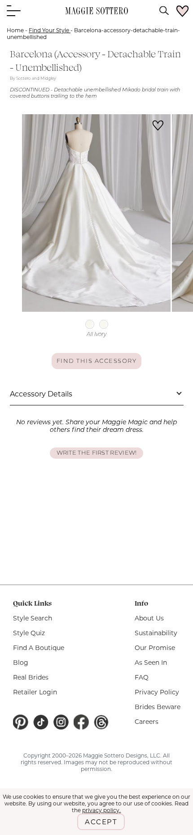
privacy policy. (101, 810)
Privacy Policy (157, 692)
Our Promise (155, 648)
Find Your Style (49, 30)
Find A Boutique (38, 648)
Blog (20, 663)
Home (15, 30)
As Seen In (151, 663)
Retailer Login (35, 692)
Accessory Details (41, 394)
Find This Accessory (97, 361)
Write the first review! (97, 453)
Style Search (32, 618)
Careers (146, 722)
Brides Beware (157, 707)
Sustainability (156, 633)
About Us (149, 618)
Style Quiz (29, 633)
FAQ (142, 677)
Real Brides (30, 677)
